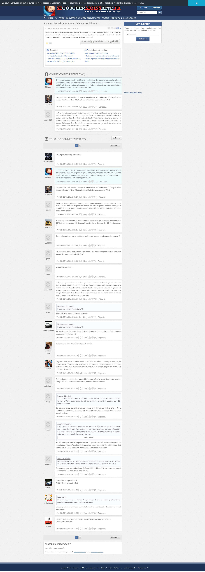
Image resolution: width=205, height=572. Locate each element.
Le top (50, 18)
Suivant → (115, 146)
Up (89, 91)
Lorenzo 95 (48, 227)
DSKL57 (48, 487)
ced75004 (48, 243)
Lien (85, 91)
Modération (116, 18)
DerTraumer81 (48, 162)
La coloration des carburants (97, 53)
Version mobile (72, 568)
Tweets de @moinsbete (133, 93)
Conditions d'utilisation (113, 568)
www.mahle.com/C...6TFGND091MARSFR (64, 59)
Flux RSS (100, 568)
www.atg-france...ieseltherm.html (60, 56)
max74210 (48, 120)
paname (48, 526)
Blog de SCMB (129, 18)
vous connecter (80, 552)
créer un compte (97, 552)
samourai (48, 104)
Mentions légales (130, 568)
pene (48, 259)
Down (92, 91)
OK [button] (197, 3)
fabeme (48, 464)
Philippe (48, 87)
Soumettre (71, 18)
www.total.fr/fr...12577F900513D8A (61, 53)
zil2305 (48, 210)
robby (48, 402)
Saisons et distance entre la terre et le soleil (102, 56)
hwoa (48, 274)
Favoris (105, 18)
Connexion (155, 7)
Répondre (103, 91)
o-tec (48, 312)
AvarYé (48, 369)
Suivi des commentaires (89, 18)
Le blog (83, 568)
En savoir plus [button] (138, 3)
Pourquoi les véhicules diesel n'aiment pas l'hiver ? (70, 23)
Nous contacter (143, 568)
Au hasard (60, 18)
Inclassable (74, 28)
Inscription (143, 7)
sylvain (55, 28)
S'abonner (117, 138)
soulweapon (48, 503)
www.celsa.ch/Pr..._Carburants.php (61, 61)
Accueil (63, 568)
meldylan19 (48, 386)
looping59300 (48, 330)
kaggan (48, 430)
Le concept (91, 568)
